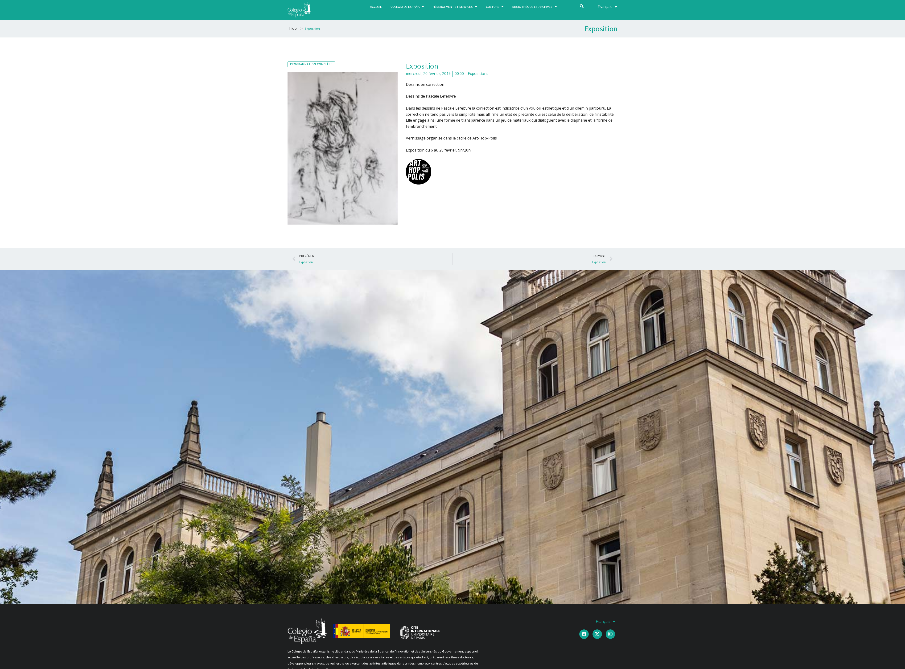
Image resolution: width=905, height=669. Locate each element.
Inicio (293, 28)
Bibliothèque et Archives (532, 6)
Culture (492, 6)
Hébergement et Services (453, 6)
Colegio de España (405, 6)
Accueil (376, 6)
